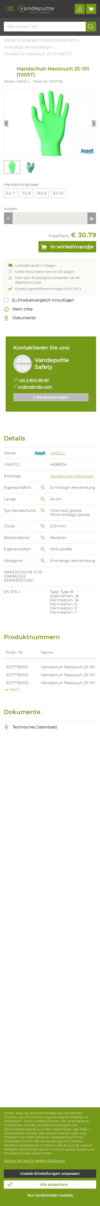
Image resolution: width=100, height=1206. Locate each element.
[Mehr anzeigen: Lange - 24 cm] (43, 499)
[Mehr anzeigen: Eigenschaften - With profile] (43, 549)
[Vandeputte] (36, 9)
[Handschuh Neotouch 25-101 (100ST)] (50, 123)
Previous (6, 123)
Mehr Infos (22, 309)
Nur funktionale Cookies (50, 1195)
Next (94, 123)
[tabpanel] (12, 167)
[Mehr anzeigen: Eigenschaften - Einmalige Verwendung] (43, 488)
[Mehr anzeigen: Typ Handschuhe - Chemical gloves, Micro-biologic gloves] (43, 511)
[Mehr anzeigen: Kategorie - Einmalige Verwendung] (43, 561)
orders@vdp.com (35, 386)
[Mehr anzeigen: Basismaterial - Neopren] (43, 538)
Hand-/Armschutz (59, 40)
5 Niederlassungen (50, 397)
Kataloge (28, 40)
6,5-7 (10, 193)
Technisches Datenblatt (34, 727)
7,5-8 (26, 193)
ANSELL (57, 452)
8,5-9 (41, 193)
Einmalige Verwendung (26, 46)
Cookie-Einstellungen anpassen (50, 1173)
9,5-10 (58, 193)
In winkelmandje (71, 247)
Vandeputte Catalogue (71, 476)
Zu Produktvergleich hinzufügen (43, 300)
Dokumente (24, 317)
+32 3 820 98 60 (33, 380)
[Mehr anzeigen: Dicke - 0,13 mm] (43, 526)
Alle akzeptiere (54, 1184)
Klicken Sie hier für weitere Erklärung (34, 1160)
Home (10, 40)
